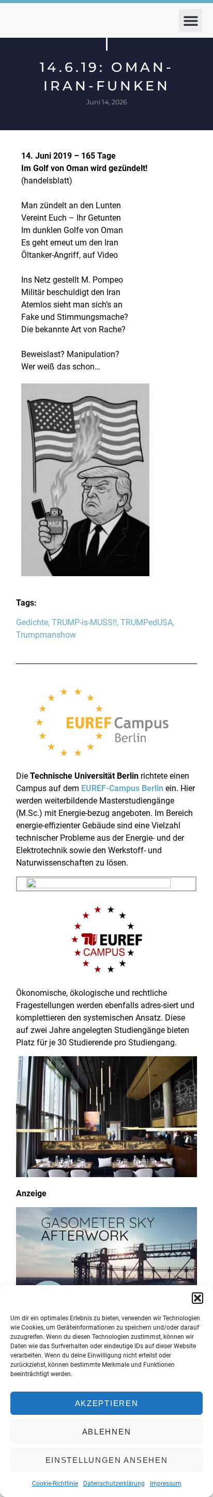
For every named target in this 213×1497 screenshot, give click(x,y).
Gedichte (32, 622)
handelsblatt (46, 181)
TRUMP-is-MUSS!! (84, 622)
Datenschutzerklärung (114, 1483)
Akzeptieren (107, 1403)
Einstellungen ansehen (106, 1460)
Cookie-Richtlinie (55, 1483)
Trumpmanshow (46, 635)
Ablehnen (106, 1431)
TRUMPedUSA (146, 622)
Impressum (165, 1483)
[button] (197, 1298)
